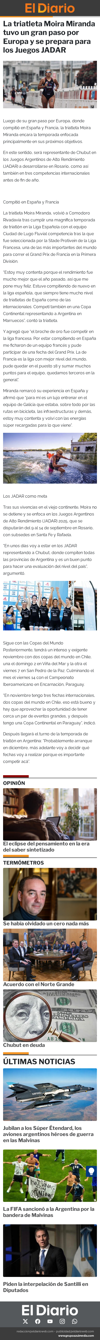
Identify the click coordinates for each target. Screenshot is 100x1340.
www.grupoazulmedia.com (76, 1335)
